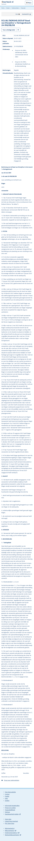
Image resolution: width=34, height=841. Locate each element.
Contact (7, 794)
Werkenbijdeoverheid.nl (12, 835)
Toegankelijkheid (10, 810)
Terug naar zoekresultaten (11, 780)
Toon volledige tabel (9, 30)
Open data (8, 819)
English (7, 796)
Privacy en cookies (10, 808)
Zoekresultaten (15, 8)
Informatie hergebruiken (12, 805)
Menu (29, 3)
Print (17, 14)
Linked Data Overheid (11, 821)
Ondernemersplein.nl (11, 833)
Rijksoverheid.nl (9, 830)
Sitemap (7, 812)
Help (6, 798)
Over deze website (10, 792)
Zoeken (8, 8)
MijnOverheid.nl (9, 828)
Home (2, 8)
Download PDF (25, 14)
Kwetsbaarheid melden (12, 814)
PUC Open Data (9, 823)
